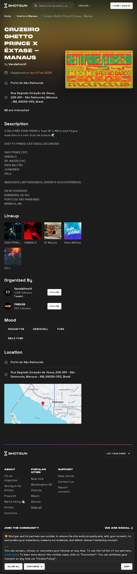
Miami (35, 496)
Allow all (13, 566)
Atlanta (36, 490)
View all (36, 507)
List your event (116, 453)
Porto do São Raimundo (27, 362)
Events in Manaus (27, 16)
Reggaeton (16, 329)
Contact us (66, 482)
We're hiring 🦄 (14, 502)
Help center (66, 476)
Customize (33, 566)
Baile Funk (15, 338)
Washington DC (41, 484)
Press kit (10, 496)
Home (7, 16)
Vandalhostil (17, 64)
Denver (36, 502)
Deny (127, 566)
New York (37, 479)
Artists (9, 507)
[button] (54, 292)
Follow (54, 292)
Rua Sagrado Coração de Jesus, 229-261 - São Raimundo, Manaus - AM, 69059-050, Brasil (43, 374)
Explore (83, 5)
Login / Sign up (122, 5)
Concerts (10, 513)
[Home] (15, 6)
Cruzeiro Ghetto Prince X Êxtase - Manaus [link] (68, 16)
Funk (60, 329)
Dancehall (40, 329)
